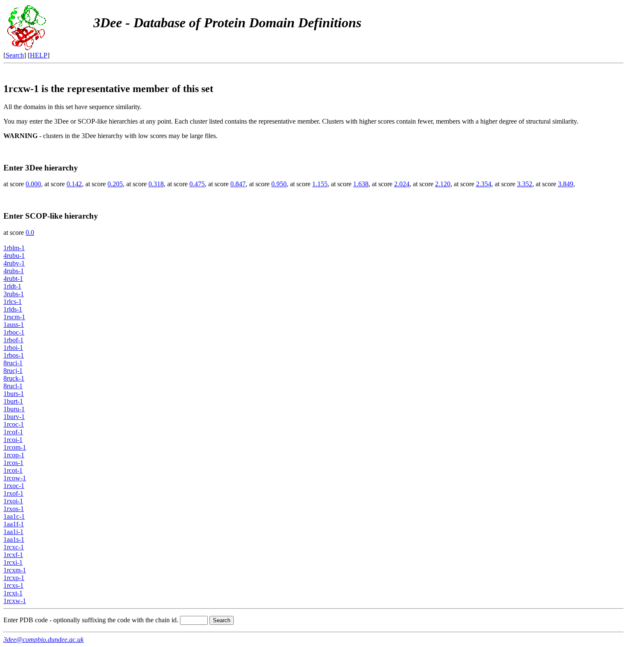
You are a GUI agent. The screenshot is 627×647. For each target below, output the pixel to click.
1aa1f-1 (13, 524)
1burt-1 (13, 401)
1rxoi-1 (13, 501)
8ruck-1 (13, 378)
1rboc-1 (13, 332)
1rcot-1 (13, 470)
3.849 (565, 184)
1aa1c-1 (14, 516)
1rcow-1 (14, 478)
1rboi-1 (13, 347)
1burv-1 (14, 416)
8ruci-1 (13, 363)
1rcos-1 (13, 462)
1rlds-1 (12, 309)
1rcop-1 (13, 455)
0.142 (74, 184)
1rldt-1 (12, 286)
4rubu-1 (14, 255)
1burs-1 (13, 393)
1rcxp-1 (13, 577)
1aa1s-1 (13, 539)
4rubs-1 (13, 270)
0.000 (33, 184)
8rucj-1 (13, 370)
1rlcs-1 (12, 301)
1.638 (361, 184)
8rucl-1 (13, 386)
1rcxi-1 (13, 562)
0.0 (30, 232)
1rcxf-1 (13, 554)
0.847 (238, 184)
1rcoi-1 (13, 439)
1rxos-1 (13, 508)
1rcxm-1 (14, 570)
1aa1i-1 (13, 531)
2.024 (401, 184)
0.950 (279, 184)
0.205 (115, 184)
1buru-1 (14, 409)
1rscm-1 (14, 317)
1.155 (320, 184)
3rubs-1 (13, 294)
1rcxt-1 (13, 593)
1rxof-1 (13, 493)
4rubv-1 (14, 263)
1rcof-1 (13, 432)
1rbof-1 (13, 340)
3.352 (524, 184)
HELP (38, 55)
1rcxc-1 (13, 547)
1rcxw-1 (14, 600)
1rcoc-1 (13, 424)
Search (15, 55)
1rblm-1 (14, 247)
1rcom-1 (14, 447)
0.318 (156, 184)
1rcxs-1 (13, 585)
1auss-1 (13, 324)
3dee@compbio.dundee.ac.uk (43, 639)
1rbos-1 (13, 355)
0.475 (197, 184)
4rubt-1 (13, 278)
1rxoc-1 (13, 485)
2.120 (442, 184)
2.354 (483, 184)
